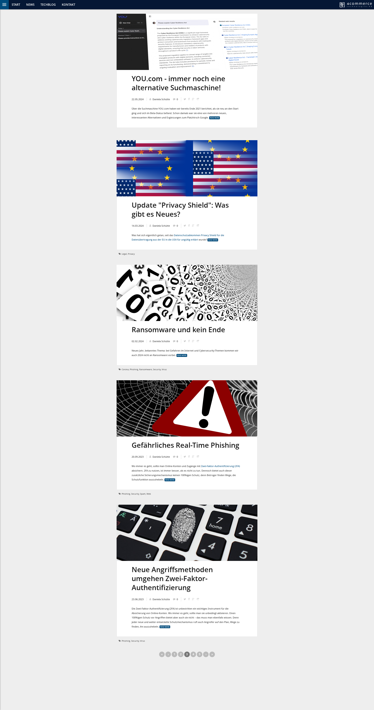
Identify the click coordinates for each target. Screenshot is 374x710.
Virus (164, 369)
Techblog (48, 5)
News (30, 5)
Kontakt (68, 5)
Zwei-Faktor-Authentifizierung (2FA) (220, 466)
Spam (143, 494)
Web (149, 494)
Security (157, 369)
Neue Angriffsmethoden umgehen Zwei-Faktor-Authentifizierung (172, 578)
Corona (125, 369)
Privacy (131, 254)
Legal (124, 254)
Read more (215, 118)
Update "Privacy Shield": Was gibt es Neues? (180, 209)
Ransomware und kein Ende (178, 329)
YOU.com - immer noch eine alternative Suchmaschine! (178, 83)
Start (16, 5)
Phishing (134, 369)
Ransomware (145, 369)
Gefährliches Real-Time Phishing (185, 445)
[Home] (356, 4)
